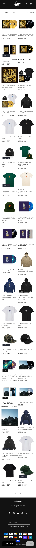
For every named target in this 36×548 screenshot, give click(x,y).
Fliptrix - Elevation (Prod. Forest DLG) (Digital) (8, 86)
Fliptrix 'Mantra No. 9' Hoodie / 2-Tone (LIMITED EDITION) (26, 428)
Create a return (9, 543)
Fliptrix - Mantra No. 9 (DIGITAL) (8, 428)
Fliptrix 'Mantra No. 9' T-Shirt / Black (9, 481)
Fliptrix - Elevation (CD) (24, 60)
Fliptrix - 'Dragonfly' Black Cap (25, 350)
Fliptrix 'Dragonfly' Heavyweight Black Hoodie (25, 296)
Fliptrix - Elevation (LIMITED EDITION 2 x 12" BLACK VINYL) (26, 35)
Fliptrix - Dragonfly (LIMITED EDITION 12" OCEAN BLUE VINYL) (26, 218)
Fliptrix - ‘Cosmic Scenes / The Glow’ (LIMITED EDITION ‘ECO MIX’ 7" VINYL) (9, 376)
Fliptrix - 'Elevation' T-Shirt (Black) (25, 137)
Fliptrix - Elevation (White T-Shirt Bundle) (9, 112)
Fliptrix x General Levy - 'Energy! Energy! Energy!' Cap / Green (8, 218)
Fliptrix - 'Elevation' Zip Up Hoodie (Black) (25, 112)
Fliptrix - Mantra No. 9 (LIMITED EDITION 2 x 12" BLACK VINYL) (25, 376)
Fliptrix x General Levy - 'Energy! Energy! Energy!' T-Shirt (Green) (9, 191)
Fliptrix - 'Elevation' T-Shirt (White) (9, 137)
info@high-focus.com (18, 506)
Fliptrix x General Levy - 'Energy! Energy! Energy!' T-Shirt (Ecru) (25, 191)
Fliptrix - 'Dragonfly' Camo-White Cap (9, 350)
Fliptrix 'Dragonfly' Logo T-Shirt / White (9, 324)
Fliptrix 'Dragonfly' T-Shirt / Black (25, 324)
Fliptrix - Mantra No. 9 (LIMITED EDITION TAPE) (8, 403)
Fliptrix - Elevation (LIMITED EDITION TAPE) (9, 60)
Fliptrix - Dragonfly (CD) (8, 270)
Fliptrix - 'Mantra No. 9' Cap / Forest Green (26, 481)
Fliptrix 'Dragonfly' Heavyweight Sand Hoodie (25, 270)
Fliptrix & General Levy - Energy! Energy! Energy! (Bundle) (24, 164)
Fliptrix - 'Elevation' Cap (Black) (8, 163)
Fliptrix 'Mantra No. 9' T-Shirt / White (26, 454)
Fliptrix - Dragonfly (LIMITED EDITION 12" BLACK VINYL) (9, 245)
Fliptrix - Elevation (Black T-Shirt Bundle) (25, 86)
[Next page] (26, 494)
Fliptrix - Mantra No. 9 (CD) (25, 402)
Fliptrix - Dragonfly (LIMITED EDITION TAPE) (26, 245)
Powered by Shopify (25, 544)
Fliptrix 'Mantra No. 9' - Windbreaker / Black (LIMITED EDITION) (10, 455)
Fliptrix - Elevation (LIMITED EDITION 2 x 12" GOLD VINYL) (9, 35)
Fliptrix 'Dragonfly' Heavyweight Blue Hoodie (9, 296)
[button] (4, 4)
